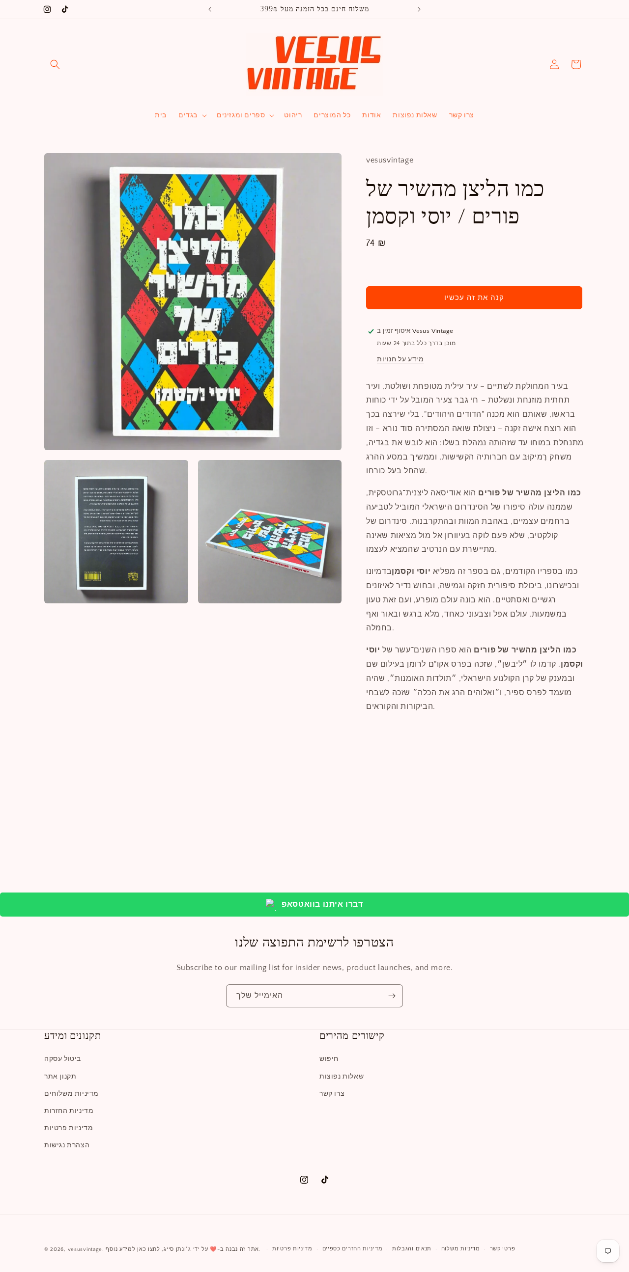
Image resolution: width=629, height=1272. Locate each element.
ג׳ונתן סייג (177, 1249)
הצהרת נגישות (66, 1145)
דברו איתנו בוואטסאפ (322, 904)
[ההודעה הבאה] (419, 9)
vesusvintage (85, 1249)
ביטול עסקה (62, 1059)
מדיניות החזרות (68, 1111)
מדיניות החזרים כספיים (352, 1249)
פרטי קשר (502, 1249)
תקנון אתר (60, 1077)
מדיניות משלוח (460, 1249)
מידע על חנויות (400, 359)
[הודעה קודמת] (210, 9)
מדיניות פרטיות (68, 1128)
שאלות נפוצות (341, 1077)
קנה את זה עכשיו (474, 298)
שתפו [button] (384, 737)
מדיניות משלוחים (71, 1094)
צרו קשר (331, 1094)
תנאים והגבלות (411, 1249)
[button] (55, 64)
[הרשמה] (391, 995)
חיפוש (329, 1059)
